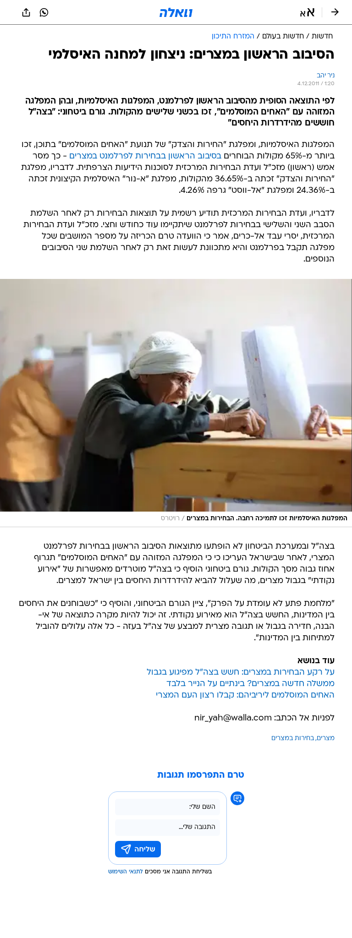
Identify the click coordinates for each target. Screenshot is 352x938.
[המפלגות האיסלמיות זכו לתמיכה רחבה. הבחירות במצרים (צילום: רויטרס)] (176, 403)
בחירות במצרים (292, 739)
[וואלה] (176, 12)
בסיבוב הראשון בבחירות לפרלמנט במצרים (145, 156)
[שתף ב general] (26, 12)
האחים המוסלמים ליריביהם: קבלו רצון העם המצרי (245, 695)
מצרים (326, 739)
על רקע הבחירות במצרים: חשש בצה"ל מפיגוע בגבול (241, 672)
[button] (307, 12)
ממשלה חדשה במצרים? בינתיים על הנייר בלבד (250, 684)
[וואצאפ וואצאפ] (44, 12)
